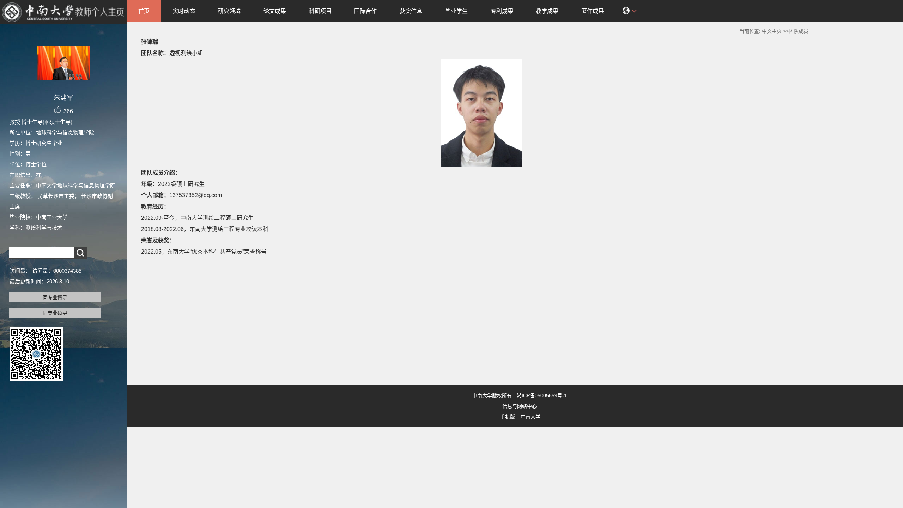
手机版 (507, 416)
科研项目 (320, 11)
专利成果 (502, 11)
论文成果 (274, 11)
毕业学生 (456, 11)
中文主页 (772, 31)
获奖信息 (411, 11)
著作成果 (592, 11)
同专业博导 (55, 297)
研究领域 (229, 11)
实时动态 (183, 11)
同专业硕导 (55, 313)
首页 (144, 11)
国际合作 (365, 11)
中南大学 (530, 416)
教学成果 (547, 11)
